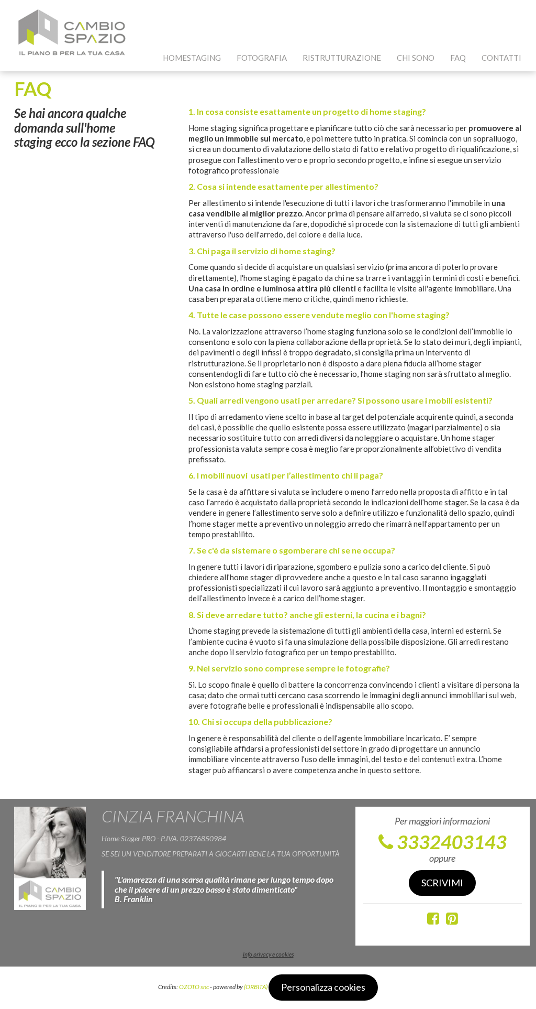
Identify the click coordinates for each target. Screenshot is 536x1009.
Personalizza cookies (323, 987)
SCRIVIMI (442, 882)
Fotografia (262, 57)
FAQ (458, 57)
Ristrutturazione (342, 57)
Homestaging (192, 57)
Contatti (501, 57)
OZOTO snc (194, 987)
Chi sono (415, 57)
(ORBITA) (255, 987)
